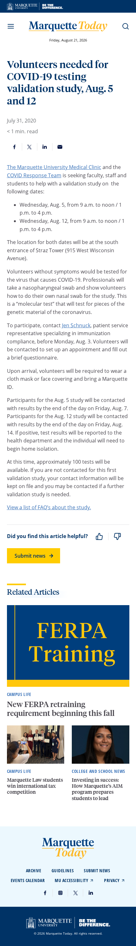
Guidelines (63, 871)
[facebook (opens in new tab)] (45, 893)
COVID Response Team (34, 175)
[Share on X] (29, 147)
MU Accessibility (71, 880)
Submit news (30, 555)
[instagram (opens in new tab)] (60, 893)
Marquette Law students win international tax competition (35, 785)
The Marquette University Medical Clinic (54, 167)
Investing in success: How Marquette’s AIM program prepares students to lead (97, 789)
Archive (33, 871)
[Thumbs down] (117, 536)
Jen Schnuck (76, 325)
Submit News (97, 871)
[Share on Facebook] (14, 147)
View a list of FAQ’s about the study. (49, 507)
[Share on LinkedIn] (45, 147)
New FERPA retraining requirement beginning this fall (61, 708)
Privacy (112, 880)
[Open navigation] (10, 26)
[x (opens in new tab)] (75, 893)
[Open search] (125, 26)
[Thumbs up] (99, 536)
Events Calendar (28, 880)
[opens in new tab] (35, 6)
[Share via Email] (60, 147)
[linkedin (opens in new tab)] (90, 893)
